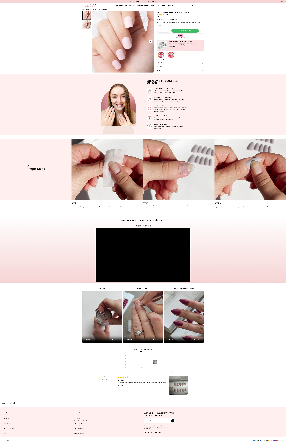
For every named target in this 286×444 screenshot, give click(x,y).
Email (115, 228)
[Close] (172, 202)
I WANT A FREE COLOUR (127, 237)
